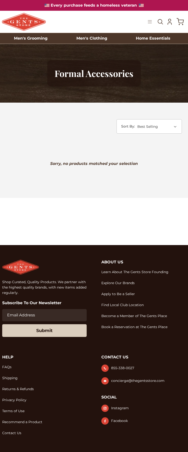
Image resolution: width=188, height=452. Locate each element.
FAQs (7, 367)
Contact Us (11, 433)
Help (7, 357)
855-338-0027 (122, 368)
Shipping (10, 378)
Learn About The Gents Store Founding (134, 272)
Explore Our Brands (118, 283)
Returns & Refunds (18, 389)
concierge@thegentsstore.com (137, 380)
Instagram (120, 408)
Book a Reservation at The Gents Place (134, 327)
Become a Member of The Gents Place (134, 316)
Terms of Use (13, 411)
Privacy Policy (14, 400)
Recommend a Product (22, 422)
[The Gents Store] (24, 22)
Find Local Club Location (122, 305)
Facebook (119, 421)
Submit (44, 330)
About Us (112, 262)
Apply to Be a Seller (118, 294)
